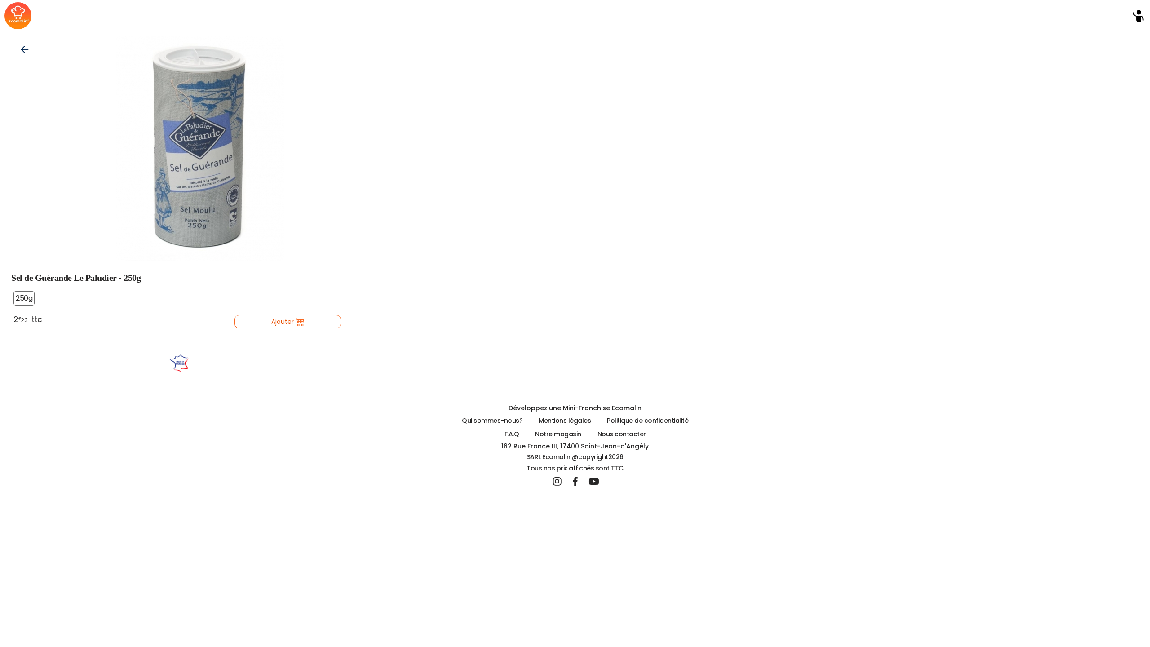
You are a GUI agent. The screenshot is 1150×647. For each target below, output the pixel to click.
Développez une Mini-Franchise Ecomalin (575, 407)
